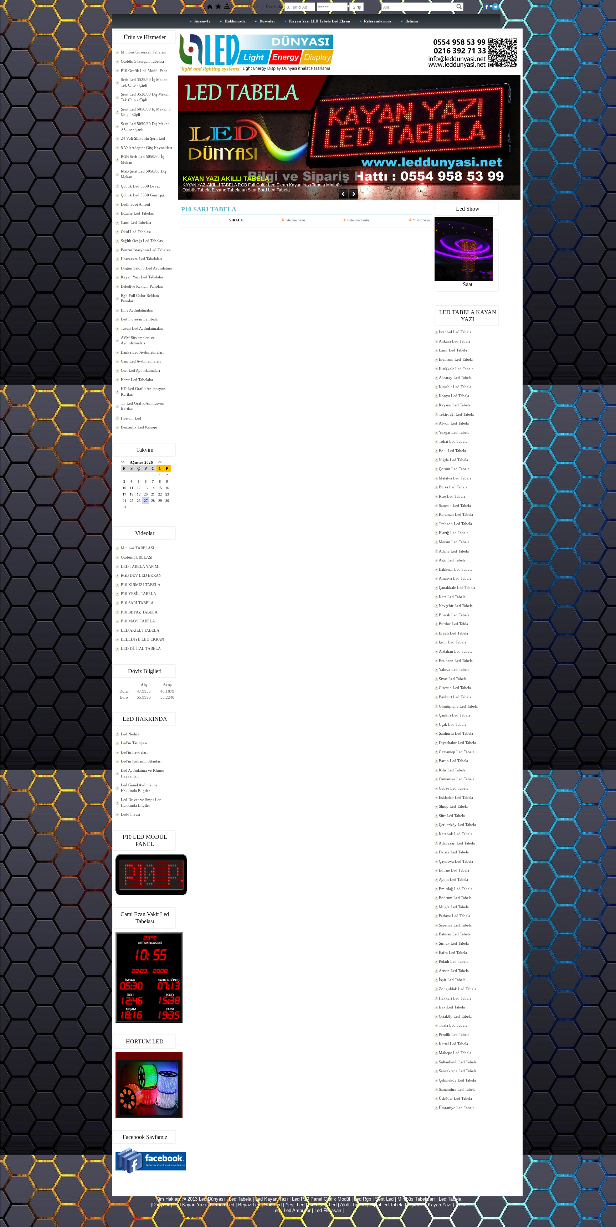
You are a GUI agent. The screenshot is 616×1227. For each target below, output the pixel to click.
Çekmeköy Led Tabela (457, 1080)
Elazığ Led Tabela (453, 532)
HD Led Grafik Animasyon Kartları (143, 391)
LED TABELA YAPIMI (140, 566)
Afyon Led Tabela (454, 423)
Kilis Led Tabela (452, 770)
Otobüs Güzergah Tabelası (142, 61)
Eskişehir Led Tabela (456, 797)
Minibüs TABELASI (137, 548)
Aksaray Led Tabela (455, 377)
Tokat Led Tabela (453, 441)
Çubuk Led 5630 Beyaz (140, 186)
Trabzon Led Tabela (455, 524)
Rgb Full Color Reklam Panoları (140, 298)
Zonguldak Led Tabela (457, 989)
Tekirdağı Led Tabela (456, 414)
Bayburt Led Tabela (455, 697)
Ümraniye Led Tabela (456, 1107)
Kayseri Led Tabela (455, 405)
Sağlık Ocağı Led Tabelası (142, 240)
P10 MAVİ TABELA (138, 621)
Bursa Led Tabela (453, 487)
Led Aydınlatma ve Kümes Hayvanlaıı (142, 773)
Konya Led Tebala (454, 396)
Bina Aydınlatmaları (137, 310)
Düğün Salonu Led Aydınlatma (146, 268)
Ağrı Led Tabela (452, 560)
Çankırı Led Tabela (454, 715)
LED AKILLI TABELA (140, 630)
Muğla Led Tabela (454, 907)
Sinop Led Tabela (453, 806)
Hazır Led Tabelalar (137, 380)
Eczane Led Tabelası (137, 213)
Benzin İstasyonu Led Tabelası (146, 250)
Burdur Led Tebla (453, 624)
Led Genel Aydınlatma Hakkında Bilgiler (139, 788)
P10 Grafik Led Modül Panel (145, 70)
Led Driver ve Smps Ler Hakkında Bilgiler (141, 802)
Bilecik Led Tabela (454, 615)
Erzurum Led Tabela (456, 359)
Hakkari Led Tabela (455, 998)
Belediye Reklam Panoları (142, 286)
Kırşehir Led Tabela (455, 387)
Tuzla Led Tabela (453, 1025)
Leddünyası (130, 814)
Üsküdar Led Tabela (455, 1098)
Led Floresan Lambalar (140, 319)
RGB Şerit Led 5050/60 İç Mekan (142, 159)
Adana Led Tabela (454, 551)
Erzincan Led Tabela (456, 660)
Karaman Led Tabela (456, 514)
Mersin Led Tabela (454, 542)
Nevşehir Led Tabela (456, 606)
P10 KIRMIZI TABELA (140, 584)
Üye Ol (254, 6)
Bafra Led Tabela (453, 952)
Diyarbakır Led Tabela (457, 742)
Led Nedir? (130, 734)
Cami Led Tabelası (136, 222)
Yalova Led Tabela (454, 669)
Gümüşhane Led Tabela (458, 706)
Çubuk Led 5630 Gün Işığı (143, 195)
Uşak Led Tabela (452, 724)
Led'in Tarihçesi (134, 743)
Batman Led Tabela (455, 934)
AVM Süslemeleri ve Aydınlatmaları (138, 340)
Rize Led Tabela (452, 496)
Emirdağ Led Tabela (455, 889)
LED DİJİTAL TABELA (141, 648)
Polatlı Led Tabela (453, 961)
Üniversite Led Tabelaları (141, 259)
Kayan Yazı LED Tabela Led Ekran (319, 21)
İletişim (411, 21)
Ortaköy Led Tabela (455, 1016)
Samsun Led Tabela (455, 505)
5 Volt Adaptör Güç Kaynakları (146, 147)
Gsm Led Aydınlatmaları (141, 361)
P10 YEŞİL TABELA (138, 593)
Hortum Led (131, 418)
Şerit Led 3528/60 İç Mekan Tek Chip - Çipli (144, 82)
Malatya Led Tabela (455, 478)
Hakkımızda (235, 21)
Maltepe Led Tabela (455, 1053)
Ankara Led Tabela (454, 341)
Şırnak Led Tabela (454, 943)
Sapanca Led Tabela (455, 925)
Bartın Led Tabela (453, 761)
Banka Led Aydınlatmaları (142, 352)
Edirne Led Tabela (454, 870)
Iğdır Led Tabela (452, 642)
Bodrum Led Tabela (455, 897)
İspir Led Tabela (452, 979)
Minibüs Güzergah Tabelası (143, 52)
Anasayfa (202, 21)
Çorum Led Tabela (454, 469)
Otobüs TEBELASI (137, 557)
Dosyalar (267, 21)
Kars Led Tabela (452, 597)
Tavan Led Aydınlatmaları (142, 328)
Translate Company (180, 1216)
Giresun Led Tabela (455, 688)
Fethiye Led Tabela (454, 916)
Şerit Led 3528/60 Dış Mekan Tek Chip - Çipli (145, 97)
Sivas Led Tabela (453, 679)
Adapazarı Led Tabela (457, 843)
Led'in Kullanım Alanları (141, 761)
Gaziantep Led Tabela (456, 752)
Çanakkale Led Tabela (457, 587)
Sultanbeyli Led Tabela (458, 1062)
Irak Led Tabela (452, 1007)
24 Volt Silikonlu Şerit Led (143, 138)
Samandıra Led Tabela (457, 1089)
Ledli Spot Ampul (135, 204)
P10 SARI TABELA (137, 603)
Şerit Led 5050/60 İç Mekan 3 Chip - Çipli (146, 112)
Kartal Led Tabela (453, 1044)
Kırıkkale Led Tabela (456, 368)
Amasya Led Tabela (455, 578)
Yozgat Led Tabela (454, 432)
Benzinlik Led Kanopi (139, 427)
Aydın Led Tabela (453, 879)
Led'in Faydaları (134, 752)
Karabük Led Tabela (455, 834)
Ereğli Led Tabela (453, 633)
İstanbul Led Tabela (455, 332)
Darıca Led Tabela (454, 852)
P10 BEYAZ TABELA (139, 612)
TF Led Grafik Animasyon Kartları (142, 406)
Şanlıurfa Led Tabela (456, 733)
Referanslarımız (377, 21)
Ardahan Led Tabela (455, 651)
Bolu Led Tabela (452, 450)
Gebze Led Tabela (453, 788)
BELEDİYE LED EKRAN (142, 639)
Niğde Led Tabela (453, 460)
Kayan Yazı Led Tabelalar (142, 277)
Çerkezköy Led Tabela (457, 824)
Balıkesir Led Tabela (455, 569)
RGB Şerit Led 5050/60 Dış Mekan (143, 174)
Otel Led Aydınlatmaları (140, 370)
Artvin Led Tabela (454, 971)
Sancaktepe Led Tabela (458, 1071)
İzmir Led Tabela (453, 350)
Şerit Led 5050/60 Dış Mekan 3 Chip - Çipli (145, 127)
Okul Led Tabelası (136, 232)
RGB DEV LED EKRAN (141, 575)
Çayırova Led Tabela (456, 861)
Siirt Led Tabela (452, 815)
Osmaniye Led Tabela (456, 779)
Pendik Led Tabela (454, 1034)
